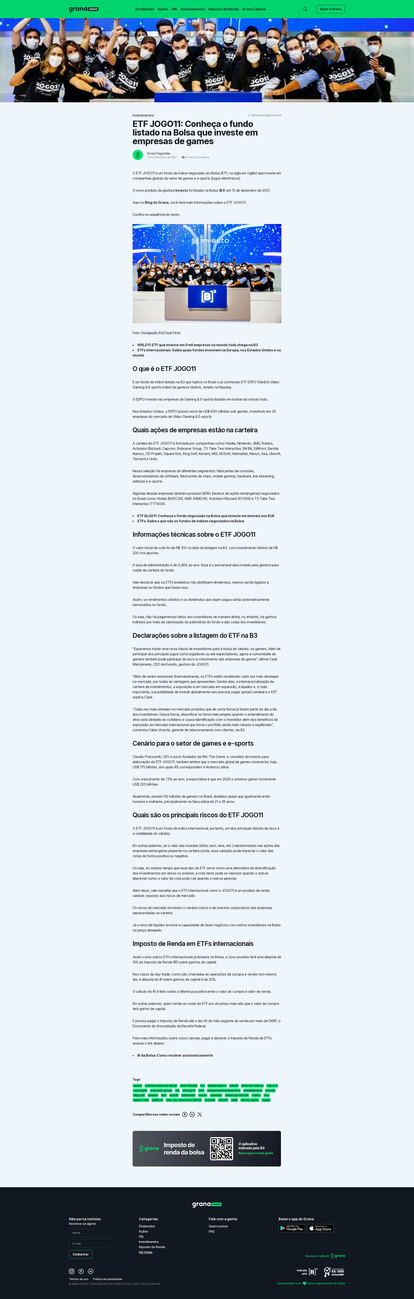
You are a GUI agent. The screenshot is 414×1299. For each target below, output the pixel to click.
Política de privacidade (107, 1279)
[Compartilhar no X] (199, 1114)
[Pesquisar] (245, 6)
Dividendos (144, 9)
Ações (163, 9)
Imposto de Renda (224, 9)
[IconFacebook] (81, 1271)
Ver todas (145, 1252)
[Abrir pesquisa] (305, 9)
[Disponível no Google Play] (292, 1228)
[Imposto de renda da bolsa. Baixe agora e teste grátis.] (207, 1148)
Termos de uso (78, 1279)
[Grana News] (83, 9)
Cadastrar (81, 1254)
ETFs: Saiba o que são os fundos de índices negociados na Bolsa (190, 521)
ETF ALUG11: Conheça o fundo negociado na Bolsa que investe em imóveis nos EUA (205, 516)
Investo (181, 190)
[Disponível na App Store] (320, 1228)
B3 (222, 190)
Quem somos (218, 1226)
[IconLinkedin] (90, 1271)
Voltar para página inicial (266, 115)
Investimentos (193, 9)
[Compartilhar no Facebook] (184, 1114)
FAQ (212, 1231)
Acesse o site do (317, 1256)
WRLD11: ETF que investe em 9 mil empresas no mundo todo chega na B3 (197, 345)
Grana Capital (254, 9)
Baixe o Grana (330, 9)
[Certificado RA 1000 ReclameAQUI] (334, 1272)
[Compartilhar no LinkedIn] (192, 1114)
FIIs (174, 9)
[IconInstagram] (71, 1271)
